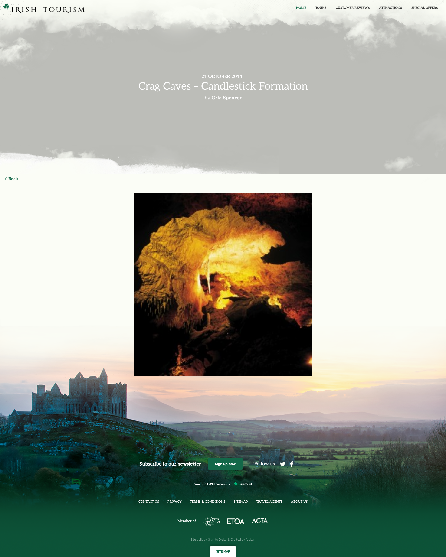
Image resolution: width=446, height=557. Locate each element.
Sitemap (241, 502)
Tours (320, 8)
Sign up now (225, 463)
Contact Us (148, 502)
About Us (299, 502)
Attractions (390, 8)
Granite (213, 539)
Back (13, 178)
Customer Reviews (353, 8)
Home (301, 8)
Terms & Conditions (207, 502)
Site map (223, 551)
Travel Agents (269, 502)
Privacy (174, 502)
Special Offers (424, 8)
